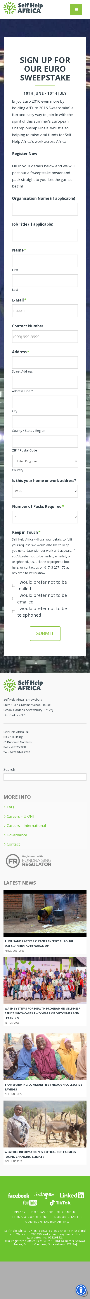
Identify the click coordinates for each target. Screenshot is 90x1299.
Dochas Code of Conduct (54, 1212)
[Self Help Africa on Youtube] (30, 1202)
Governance (17, 835)
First (15, 269)
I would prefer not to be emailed (42, 598)
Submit (45, 633)
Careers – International (26, 825)
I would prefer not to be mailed (42, 585)
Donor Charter (68, 1217)
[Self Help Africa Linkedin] (71, 1195)
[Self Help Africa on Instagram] (45, 1195)
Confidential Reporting (47, 1222)
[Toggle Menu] (76, 9)
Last (15, 289)
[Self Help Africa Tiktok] (60, 1202)
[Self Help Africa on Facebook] (18, 1195)
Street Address (22, 371)
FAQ (10, 807)
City (14, 410)
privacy (19, 1212)
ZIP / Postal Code (24, 450)
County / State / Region (28, 430)
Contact (13, 844)
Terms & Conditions (30, 1217)
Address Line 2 (22, 391)
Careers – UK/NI (20, 816)
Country (17, 470)
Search (9, 769)
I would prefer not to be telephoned (42, 611)
